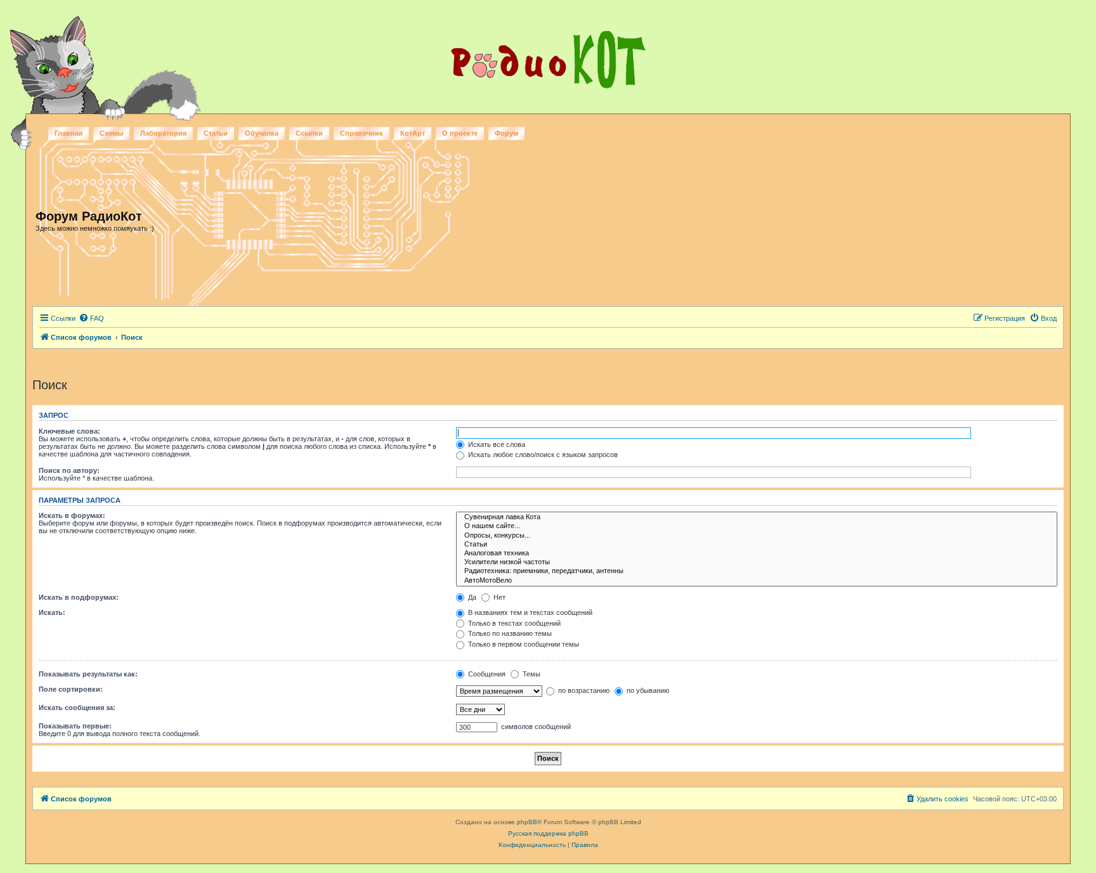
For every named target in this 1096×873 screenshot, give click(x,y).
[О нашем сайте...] (756, 526)
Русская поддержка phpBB (548, 833)
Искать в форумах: (72, 515)
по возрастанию (583, 690)
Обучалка (261, 133)
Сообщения (486, 674)
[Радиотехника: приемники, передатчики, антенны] (756, 571)
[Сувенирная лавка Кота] (756, 517)
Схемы (111, 133)
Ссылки (309, 133)
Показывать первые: (75, 726)
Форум (506, 133)
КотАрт (412, 133)
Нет (499, 597)
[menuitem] (91, 318)
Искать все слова (495, 444)
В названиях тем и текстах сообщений (529, 612)
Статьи (216, 133)
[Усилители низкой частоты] (756, 562)
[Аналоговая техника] (756, 553)
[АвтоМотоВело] (756, 580)
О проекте (460, 133)
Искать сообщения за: (77, 707)
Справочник (361, 133)
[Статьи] (756, 544)
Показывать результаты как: (88, 674)
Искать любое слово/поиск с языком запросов (542, 454)
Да (471, 597)
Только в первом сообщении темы (522, 644)
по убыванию (647, 690)
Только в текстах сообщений (513, 623)
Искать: (52, 612)
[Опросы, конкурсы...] (756, 535)
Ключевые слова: (69, 431)
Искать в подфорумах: (79, 597)
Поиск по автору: (69, 470)
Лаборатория (163, 133)
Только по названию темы (509, 633)
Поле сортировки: (71, 689)
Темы (530, 674)
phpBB (527, 821)
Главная (68, 133)
